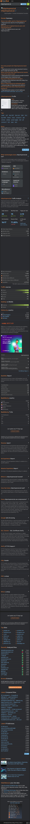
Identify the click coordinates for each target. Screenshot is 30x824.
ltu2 (9, 122)
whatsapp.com (21, 643)
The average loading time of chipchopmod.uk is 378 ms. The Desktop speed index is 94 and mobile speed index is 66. (14, 492)
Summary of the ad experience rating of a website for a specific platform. (14, 462)
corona (3, 120)
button (9, 117)
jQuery (16, 184)
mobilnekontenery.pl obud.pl (8, 716)
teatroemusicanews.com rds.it (9, 711)
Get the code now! (15, 803)
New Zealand (6, 316)
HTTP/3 (4, 191)
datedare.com (4, 657)
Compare (24, 4)
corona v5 (3, 122)
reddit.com (20, 636)
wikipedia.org (7, 641)
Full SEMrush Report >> (24, 371)
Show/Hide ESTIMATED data (11, 785)
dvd (20, 120)
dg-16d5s (3, 117)
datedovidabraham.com (7, 652)
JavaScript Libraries (16, 181)
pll (23, 120)
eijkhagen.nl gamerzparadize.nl (9, 697)
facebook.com (7, 632)
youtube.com (20, 630)
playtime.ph (4, 661)
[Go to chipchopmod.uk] (15, 11)
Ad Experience (15, 458)
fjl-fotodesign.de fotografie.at (9, 695)
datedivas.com (5, 668)
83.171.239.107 (4, 751)
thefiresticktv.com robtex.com (9, 706)
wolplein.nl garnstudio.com (8, 712)
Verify (15, 546)
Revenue (15, 443)
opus (12, 122)
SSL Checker (15, 530)
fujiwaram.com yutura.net (8, 699)
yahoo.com (20, 639)
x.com (5, 634)
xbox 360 (11, 115)
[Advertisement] (15, 49)
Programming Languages (5, 181)
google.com (7, 630)
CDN (14, 166)
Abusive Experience (15, 468)
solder (2, 115)
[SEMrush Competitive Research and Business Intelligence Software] (7, 323)
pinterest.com (7, 643)
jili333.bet (3, 671)
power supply (14, 120)
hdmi (22, 115)
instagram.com (21, 632)
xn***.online (4, 674)
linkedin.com (20, 638)
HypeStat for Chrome (16, 687)
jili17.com (3, 666)
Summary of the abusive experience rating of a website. (14, 471)
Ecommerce (16, 171)
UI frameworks (6, 166)
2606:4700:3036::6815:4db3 (8, 728)
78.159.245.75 (4, 738)
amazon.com (20, 634)
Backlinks (6, 376)
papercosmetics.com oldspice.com (10, 702)
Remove (6, 792)
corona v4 (18, 117)
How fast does (15, 488)
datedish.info (4, 669)
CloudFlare (17, 168)
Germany (5, 318)
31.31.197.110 (4, 740)
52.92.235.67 (4, 745)
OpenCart (17, 174)
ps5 (7, 115)
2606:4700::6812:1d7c (6, 744)
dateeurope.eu (5, 654)
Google (15, 518)
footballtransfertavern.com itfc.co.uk (11, 719)
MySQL (4, 174)
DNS (15, 576)
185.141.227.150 (5, 742)
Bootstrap (5, 168)
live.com (19, 641)
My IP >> (26, 753)
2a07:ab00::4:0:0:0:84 (7, 730)
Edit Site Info (25, 149)
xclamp (8, 120)
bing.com (6, 638)
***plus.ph (3, 655)
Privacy (17, 822)
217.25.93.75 (4, 747)
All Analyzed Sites (8, 822)
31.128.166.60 (4, 726)
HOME (12, 1)
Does (15, 499)
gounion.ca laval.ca (6, 714)
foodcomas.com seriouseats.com (10, 718)
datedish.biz (4, 673)
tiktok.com (6, 636)
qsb (24, 117)
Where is (15, 477)
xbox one (17, 115)
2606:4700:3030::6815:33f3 (8, 91)
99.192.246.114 (4, 733)
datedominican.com (6, 659)
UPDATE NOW (15, 431)
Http (15, 560)
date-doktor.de (5, 662)
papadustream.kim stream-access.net (11, 709)
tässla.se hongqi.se (6, 707)
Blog (14, 822)
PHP (4, 184)
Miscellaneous (6, 189)
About (21, 822)
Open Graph (6, 193)
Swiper (16, 186)
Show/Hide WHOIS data (10, 790)
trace (13, 117)
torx (26, 115)
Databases (5, 171)
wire (16, 122)
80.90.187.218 (4, 737)
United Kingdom (6, 315)
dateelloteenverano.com (7, 650)
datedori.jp (4, 664)
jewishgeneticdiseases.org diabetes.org (11, 700)
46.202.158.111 (4, 749)
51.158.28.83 (4, 732)
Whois (15, 592)
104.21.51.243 (19, 91)
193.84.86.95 (4, 735)
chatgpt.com (7, 639)
